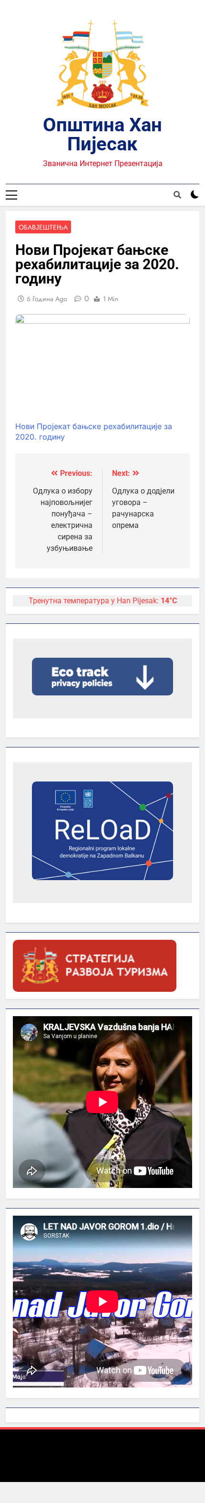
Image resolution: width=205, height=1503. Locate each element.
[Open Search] (177, 195)
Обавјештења (43, 227)
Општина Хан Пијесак (102, 134)
